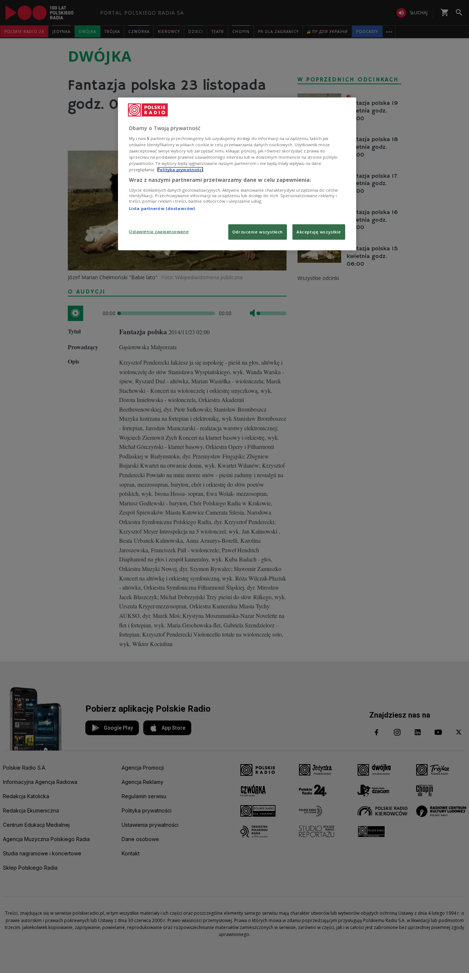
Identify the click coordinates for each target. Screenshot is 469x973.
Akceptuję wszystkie (318, 232)
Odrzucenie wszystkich (257, 232)
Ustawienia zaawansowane (159, 231)
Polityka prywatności (180, 169)
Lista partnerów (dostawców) (162, 208)
